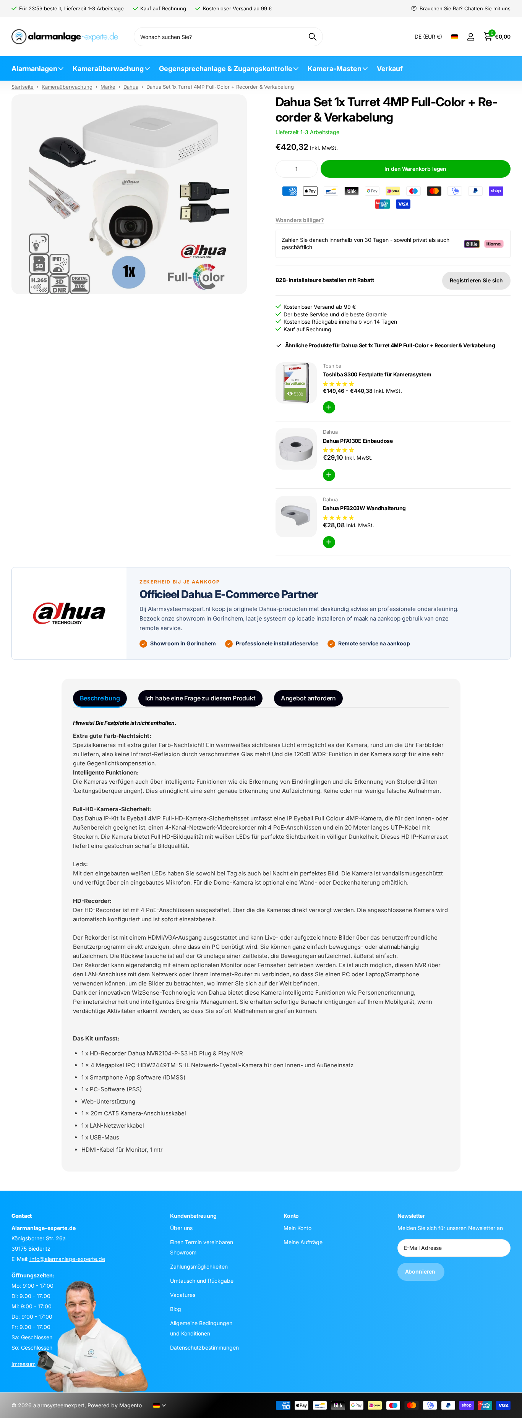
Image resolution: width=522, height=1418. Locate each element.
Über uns (181, 1227)
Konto (291, 1215)
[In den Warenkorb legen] (329, 407)
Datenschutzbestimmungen (204, 1347)
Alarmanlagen (34, 69)
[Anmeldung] (470, 36)
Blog (175, 1308)
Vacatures (182, 1294)
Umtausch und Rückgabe (201, 1280)
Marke (108, 87)
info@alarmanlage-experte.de (67, 1258)
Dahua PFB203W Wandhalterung (364, 508)
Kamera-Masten (335, 69)
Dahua (130, 87)
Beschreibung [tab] (100, 698)
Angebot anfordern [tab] (308, 698)
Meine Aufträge (303, 1241)
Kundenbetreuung (193, 1215)
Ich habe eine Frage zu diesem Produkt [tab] (200, 698)
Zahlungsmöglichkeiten (199, 1266)
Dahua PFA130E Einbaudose (358, 441)
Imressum (23, 1363)
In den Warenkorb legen (415, 168)
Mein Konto (297, 1227)
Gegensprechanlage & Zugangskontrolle (225, 69)
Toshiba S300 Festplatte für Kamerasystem (377, 374)
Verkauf (390, 69)
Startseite (22, 87)
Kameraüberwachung (108, 69)
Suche (312, 36)
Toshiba (332, 366)
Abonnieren (421, 1271)
